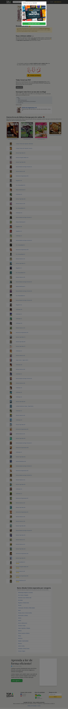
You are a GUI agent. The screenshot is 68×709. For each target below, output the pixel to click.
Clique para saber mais (34, 23)
